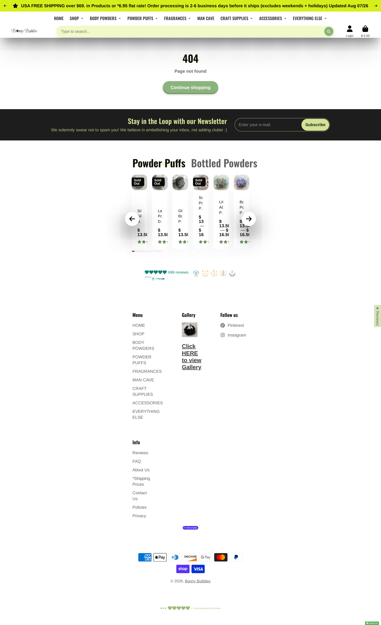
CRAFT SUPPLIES (234, 18)
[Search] (328, 31)
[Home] (24, 31)
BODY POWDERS (103, 18)
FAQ (136, 461)
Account (349, 31)
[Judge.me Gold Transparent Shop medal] (214, 273)
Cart (365, 31)
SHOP (74, 18)
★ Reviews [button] (377, 315)
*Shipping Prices (141, 481)
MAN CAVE (205, 18)
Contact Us (139, 495)
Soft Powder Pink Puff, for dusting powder (200, 212)
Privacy (139, 515)
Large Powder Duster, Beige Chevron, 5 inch (160, 212)
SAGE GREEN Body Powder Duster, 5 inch (139, 212)
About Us (141, 470)
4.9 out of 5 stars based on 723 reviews (206, 608)
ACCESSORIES (270, 18)
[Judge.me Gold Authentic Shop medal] (205, 273)
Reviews (140, 452)
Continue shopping (191, 87)
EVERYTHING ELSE (307, 18)
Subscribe (315, 124)
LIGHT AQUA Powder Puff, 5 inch (221, 212)
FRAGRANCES (175, 18)
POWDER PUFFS (140, 18)
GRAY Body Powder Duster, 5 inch (180, 212)
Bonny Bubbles (197, 581)
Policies (139, 507)
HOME (59, 18)
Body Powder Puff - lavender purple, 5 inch (241, 212)
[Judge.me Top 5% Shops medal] (232, 273)
